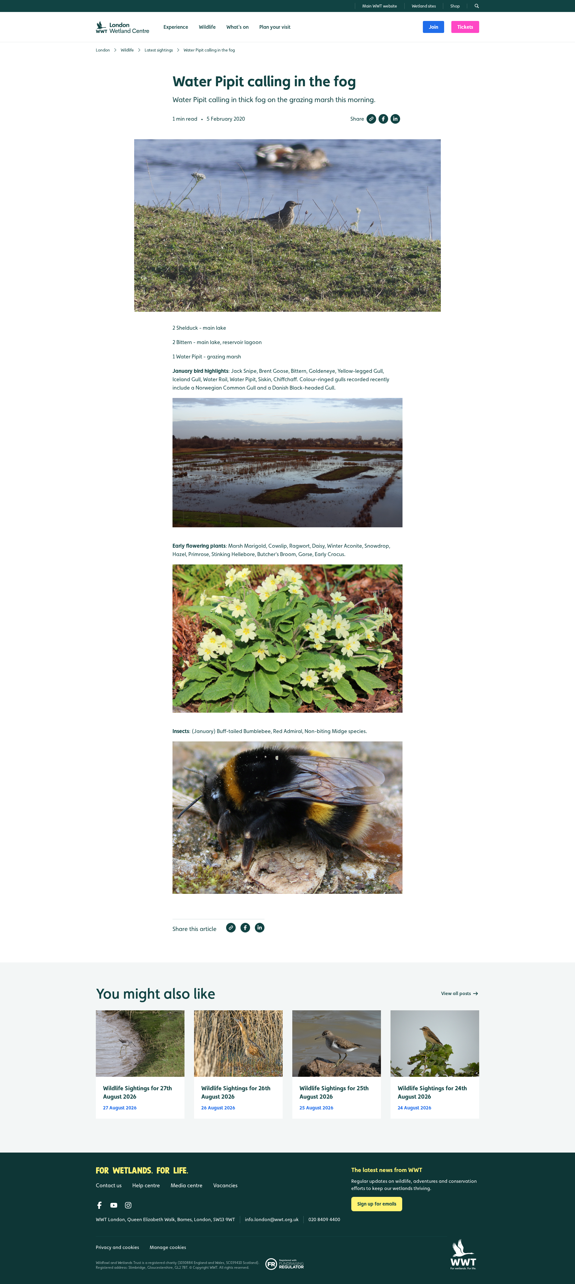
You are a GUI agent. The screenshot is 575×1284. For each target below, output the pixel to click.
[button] (371, 119)
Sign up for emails (376, 1204)
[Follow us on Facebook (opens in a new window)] (99, 1205)
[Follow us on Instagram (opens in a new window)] (128, 1205)
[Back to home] (463, 1254)
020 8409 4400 (324, 1219)
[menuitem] (433, 27)
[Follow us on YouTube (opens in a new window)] (113, 1205)
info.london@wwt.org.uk (272, 1219)
